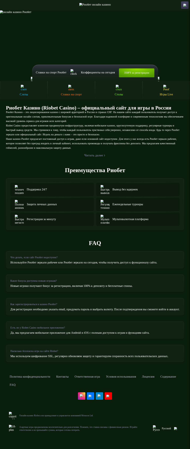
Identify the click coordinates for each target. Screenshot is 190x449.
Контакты (62, 376)
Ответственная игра (87, 376)
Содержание (168, 376)
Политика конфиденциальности (30, 376)
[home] (95, 5)
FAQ (13, 384)
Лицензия (148, 376)
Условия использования (121, 376)
